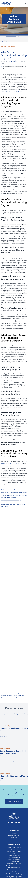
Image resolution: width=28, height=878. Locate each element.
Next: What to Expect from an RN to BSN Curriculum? (19, 695)
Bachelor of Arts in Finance (14, 863)
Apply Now (14, 837)
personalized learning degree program (11, 91)
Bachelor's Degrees (14, 844)
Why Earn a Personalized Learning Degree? (11, 41)
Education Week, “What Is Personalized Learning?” (14, 492)
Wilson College (13, 61)
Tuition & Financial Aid (14, 835)
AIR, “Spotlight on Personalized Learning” (11, 490)
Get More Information (14, 801)
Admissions (14, 833)
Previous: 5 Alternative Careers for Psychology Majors (7, 695)
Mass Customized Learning (8, 46)
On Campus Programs (14, 822)
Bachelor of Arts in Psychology (14, 874)
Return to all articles (11, 36)
